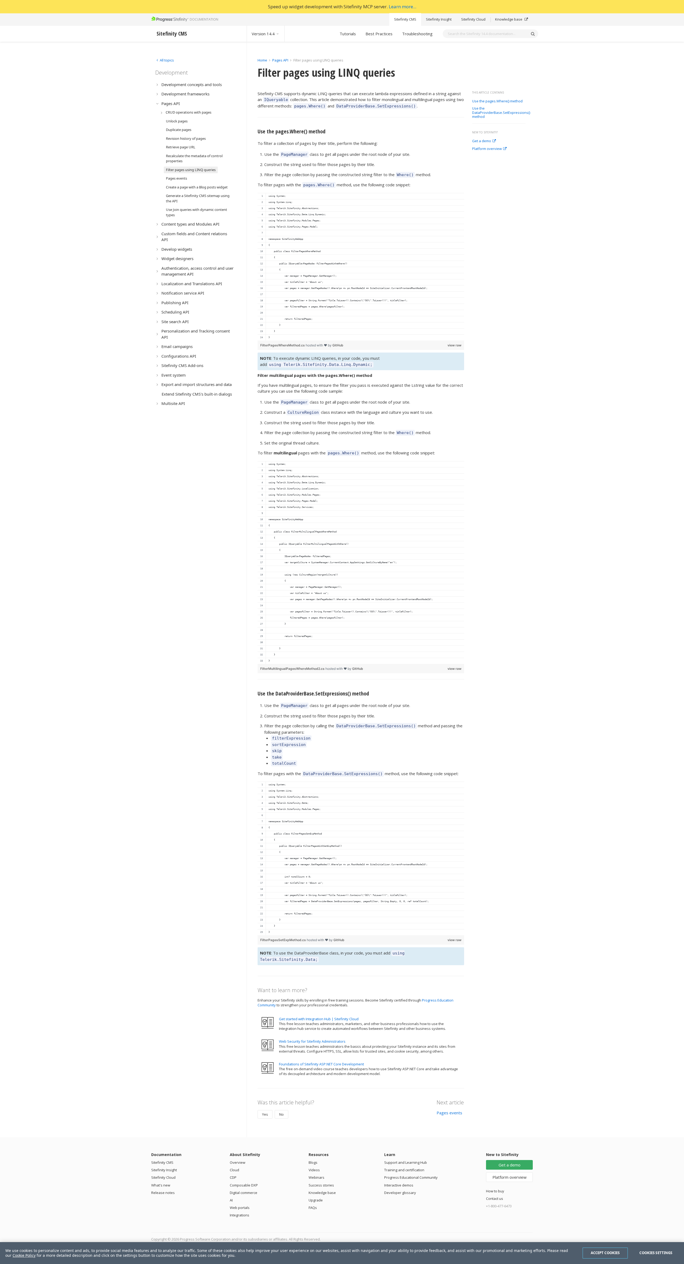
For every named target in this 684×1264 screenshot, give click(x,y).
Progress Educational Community (411, 1177)
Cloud (234, 1170)
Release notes (163, 1192)
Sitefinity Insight (439, 19)
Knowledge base (509, 19)
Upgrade (316, 1200)
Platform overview (487, 149)
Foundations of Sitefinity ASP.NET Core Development (321, 1064)
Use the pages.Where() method (497, 101)
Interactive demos (398, 1185)
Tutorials (348, 33)
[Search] (532, 33)
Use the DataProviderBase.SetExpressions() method (501, 112)
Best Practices (379, 33)
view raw (454, 345)
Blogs (313, 1162)
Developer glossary (400, 1192)
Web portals (240, 1207)
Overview (237, 1162)
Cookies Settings (655, 1252)
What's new (160, 1185)
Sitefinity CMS (405, 19)
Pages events (449, 1112)
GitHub (337, 345)
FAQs (313, 1207)
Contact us (494, 1198)
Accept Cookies (605, 1252)
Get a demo (481, 141)
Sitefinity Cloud (473, 19)
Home (262, 60)
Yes (265, 1114)
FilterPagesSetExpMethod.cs (283, 940)
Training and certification (404, 1170)
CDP (233, 1177)
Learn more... (402, 6)
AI (231, 1200)
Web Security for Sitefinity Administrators (312, 1041)
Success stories (321, 1185)
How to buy (495, 1191)
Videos (314, 1170)
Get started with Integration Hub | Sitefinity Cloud (319, 1018)
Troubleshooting (417, 33)
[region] (361, 267)
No (281, 1114)
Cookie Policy (24, 1255)
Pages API (280, 60)
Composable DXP (244, 1185)
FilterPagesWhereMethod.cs (283, 345)
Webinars (316, 1177)
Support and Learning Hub (405, 1162)
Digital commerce (243, 1192)
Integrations (239, 1215)
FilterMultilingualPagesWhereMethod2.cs (292, 669)
